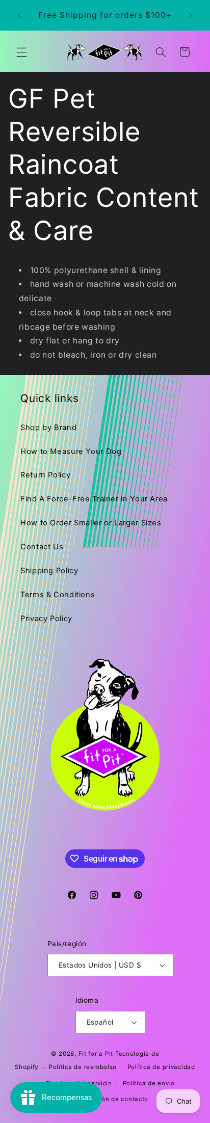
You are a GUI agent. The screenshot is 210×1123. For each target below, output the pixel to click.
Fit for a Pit (96, 1053)
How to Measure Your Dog (71, 451)
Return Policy (45, 474)
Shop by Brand (48, 427)
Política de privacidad (161, 1067)
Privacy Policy (46, 618)
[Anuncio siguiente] (190, 15)
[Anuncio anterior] (19, 15)
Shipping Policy (49, 570)
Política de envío (149, 1083)
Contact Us (41, 546)
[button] (21, 52)
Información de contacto (110, 1099)
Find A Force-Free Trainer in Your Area (94, 498)
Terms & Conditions (57, 594)
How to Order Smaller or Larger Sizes (91, 522)
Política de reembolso (83, 1067)
